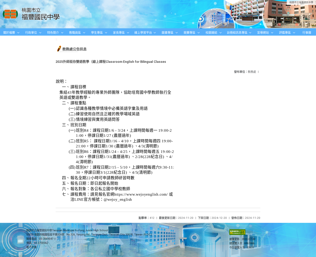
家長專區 (119, 32)
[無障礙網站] (237, 234)
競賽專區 (189, 32)
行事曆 (306, 32)
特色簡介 (53, 32)
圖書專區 (167, 32)
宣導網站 (263, 32)
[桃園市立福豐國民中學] (32, 14)
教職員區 (75, 32)
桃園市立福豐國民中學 (301, 2)
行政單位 (31, 32)
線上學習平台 (143, 32)
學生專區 (97, 32)
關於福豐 (9, 32)
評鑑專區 (285, 32)
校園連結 (211, 32)
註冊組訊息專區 (237, 32)
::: (56, 39)
